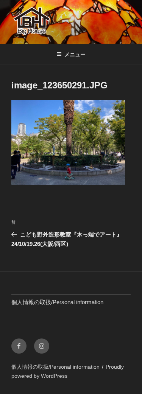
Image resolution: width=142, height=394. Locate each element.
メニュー (75, 54)
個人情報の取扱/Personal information (57, 302)
